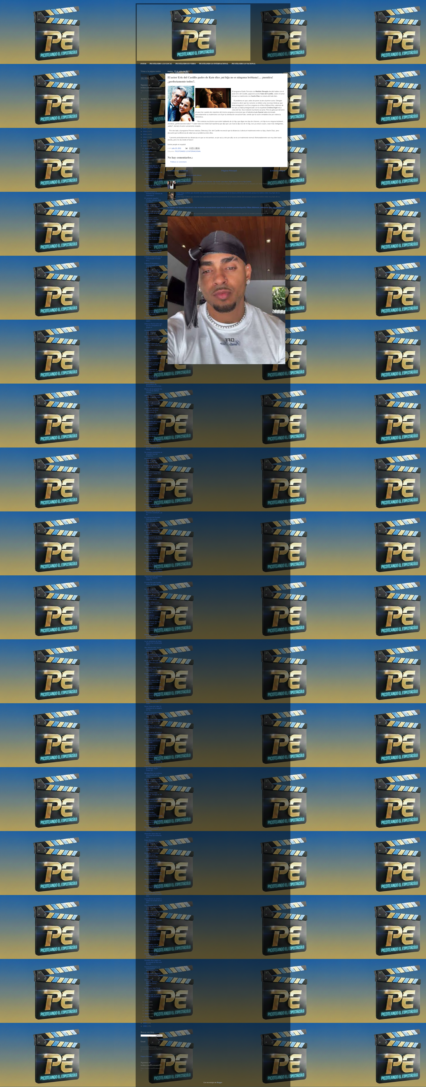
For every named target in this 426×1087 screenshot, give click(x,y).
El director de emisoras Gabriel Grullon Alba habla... (152, 939)
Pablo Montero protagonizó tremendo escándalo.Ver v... (153, 755)
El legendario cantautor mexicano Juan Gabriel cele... (153, 975)
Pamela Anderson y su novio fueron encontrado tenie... (152, 968)
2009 (145, 1023)
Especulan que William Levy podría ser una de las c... (153, 675)
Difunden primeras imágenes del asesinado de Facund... (150, 748)
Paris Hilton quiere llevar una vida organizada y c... (153, 874)
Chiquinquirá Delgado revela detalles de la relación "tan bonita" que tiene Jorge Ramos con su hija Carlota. (214, 181)
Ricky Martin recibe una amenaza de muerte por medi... (152, 740)
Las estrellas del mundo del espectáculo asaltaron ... (152, 423)
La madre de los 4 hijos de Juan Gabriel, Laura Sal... (153, 239)
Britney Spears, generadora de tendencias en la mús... (153, 384)
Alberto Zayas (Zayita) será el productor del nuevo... (152, 881)
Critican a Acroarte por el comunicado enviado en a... (153, 258)
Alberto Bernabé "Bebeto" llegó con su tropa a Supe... (153, 701)
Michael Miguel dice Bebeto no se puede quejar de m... (152, 861)
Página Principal (229, 170)
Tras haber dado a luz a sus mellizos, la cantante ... (152, 669)
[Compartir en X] (194, 148)
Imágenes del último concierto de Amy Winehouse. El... (151, 410)
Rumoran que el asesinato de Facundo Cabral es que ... (153, 920)
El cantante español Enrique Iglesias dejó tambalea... (152, 200)
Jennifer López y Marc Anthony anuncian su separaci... (152, 682)
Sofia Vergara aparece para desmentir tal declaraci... (152, 788)
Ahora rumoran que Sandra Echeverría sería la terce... (151, 434)
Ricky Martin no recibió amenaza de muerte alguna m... (152, 695)
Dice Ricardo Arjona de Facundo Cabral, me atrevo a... (152, 907)
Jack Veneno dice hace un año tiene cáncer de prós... (153, 762)
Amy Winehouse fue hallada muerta (151, 429)
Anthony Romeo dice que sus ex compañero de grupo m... (153, 325)
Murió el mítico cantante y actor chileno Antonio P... (153, 688)
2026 (145, 102)
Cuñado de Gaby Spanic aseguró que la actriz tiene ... (153, 187)
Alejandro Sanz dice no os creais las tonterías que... (153, 835)
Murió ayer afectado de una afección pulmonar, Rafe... (153, 662)
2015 (145, 134)
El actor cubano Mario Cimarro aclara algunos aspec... (153, 319)
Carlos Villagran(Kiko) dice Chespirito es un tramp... (152, 447)
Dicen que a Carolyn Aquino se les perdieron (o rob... (151, 855)
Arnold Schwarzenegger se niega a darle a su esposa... (152, 473)
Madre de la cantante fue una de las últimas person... (153, 390)
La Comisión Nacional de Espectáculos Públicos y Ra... (153, 727)
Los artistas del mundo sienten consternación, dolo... (153, 894)
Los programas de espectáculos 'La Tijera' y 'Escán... (153, 371)
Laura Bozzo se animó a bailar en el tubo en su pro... (153, 900)
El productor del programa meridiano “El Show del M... (152, 597)
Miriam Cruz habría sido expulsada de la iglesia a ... (153, 213)
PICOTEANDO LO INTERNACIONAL (213, 63)
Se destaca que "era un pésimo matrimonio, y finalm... (152, 525)
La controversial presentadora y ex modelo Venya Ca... (152, 590)
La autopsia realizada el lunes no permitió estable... (152, 364)
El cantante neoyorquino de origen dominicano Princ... (153, 486)
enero (147, 1016)
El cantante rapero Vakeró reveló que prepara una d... (151, 278)
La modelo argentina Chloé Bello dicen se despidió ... (152, 499)
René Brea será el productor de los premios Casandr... (151, 551)
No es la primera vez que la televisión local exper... (153, 630)
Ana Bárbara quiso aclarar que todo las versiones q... (152, 955)
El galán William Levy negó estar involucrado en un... (153, 604)
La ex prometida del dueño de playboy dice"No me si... (151, 312)
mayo (147, 1005)
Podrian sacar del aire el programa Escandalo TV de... (153, 734)
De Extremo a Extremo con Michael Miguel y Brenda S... (152, 610)
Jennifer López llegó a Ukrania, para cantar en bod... (152, 558)
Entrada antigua (277, 170)
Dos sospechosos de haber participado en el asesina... (153, 829)
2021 (145, 117)
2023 (145, 111)
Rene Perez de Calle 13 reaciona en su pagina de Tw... (153, 708)
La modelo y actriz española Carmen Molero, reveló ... (151, 219)
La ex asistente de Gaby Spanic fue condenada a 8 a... (153, 643)
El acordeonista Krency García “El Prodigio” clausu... (152, 232)
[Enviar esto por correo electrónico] (190, 148)
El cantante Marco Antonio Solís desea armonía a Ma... (152, 564)
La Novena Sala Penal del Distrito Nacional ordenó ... (152, 990)
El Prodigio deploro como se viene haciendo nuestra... (153, 297)
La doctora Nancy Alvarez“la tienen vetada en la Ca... (151, 377)
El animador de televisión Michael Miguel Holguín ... (153, 571)
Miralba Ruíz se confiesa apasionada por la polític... (153, 775)
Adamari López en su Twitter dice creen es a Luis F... (153, 345)
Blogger (219, 1082)
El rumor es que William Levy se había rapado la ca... (152, 441)
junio (147, 1002)
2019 (145, 123)
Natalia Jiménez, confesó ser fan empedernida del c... (153, 480)
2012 (145, 143)
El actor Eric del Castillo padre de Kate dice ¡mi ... (153, 584)
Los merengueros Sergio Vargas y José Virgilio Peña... (153, 252)
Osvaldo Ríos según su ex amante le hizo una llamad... (153, 962)
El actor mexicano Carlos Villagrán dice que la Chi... (153, 714)
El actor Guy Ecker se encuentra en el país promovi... (152, 721)
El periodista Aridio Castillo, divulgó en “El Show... (153, 794)
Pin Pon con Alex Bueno (152, 951)
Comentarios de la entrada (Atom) (189, 175)
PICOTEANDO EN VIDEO (186, 63)
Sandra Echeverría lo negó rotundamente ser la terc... (152, 403)
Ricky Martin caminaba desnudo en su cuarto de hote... (152, 545)
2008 (145, 1026)
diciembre (148, 148)
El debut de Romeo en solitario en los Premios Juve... (153, 467)
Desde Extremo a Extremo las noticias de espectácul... (153, 193)
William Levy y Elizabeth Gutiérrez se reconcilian (152, 226)
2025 (145, 105)
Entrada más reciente (178, 170)
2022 (145, 114)
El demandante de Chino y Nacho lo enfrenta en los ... (153, 538)
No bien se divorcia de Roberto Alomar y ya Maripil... (152, 781)
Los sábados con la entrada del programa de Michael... (152, 946)
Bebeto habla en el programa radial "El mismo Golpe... (152, 636)
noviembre (149, 151)
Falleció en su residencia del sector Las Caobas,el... (153, 807)
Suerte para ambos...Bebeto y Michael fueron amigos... (151, 982)
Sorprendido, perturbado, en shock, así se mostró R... (153, 416)
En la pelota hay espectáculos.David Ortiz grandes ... (152, 926)
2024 (145, 108)
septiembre (149, 157)
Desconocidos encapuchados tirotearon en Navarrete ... (153, 815)
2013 (145, 140)
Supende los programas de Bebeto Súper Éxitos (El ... (152, 768)
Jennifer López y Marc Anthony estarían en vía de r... (152, 271)
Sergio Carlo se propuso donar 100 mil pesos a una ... (153, 996)
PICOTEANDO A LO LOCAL (161, 63)
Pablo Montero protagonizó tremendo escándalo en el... (153, 842)
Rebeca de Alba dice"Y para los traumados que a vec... (152, 493)
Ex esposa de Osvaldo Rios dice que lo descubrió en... (152, 519)
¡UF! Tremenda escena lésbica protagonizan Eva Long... (152, 656)
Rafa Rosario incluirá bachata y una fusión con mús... (152, 291)
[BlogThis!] (192, 148)
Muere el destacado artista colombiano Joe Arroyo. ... (153, 338)
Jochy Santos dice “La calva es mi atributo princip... (152, 206)
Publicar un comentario (178, 162)
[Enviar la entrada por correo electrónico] (186, 148)
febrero (147, 1014)
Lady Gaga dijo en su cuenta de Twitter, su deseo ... (152, 167)
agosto (147, 160)
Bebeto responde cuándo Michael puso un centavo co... (153, 822)
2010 (145, 1020)
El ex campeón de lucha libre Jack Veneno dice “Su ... (153, 801)
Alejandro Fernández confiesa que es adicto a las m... (153, 245)
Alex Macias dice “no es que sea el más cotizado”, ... (152, 649)
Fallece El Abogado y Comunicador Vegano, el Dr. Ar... (153, 265)
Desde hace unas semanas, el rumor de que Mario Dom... (153, 351)
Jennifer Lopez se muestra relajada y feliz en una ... (153, 358)
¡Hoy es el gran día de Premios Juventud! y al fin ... (153, 512)
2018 (145, 125)
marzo (147, 1011)
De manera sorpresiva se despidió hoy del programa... (153, 454)
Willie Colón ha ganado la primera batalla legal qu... (153, 397)
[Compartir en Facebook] (196, 148)
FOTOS (143, 63)
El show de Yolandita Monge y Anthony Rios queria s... (153, 532)
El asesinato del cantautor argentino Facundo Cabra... (152, 933)
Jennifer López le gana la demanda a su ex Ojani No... (153, 180)
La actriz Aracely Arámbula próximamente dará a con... (152, 305)
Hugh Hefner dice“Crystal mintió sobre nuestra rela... (153, 284)
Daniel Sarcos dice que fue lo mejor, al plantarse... (152, 623)
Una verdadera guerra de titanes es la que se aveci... (153, 174)
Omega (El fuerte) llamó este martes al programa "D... (152, 332)
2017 (145, 128)
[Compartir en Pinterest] (199, 148)
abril (146, 1008)
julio (146, 163)
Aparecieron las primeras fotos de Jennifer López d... (153, 577)
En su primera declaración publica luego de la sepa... (152, 617)
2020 (145, 120)
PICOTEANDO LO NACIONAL (244, 63)
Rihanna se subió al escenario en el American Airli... (151, 913)
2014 (145, 137)
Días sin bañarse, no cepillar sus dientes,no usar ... (153, 506)
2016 (145, 131)
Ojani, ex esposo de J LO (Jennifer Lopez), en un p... (153, 887)
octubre (148, 154)
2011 (145, 146)
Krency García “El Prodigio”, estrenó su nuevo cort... (152, 868)
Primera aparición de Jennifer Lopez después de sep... (151, 460)
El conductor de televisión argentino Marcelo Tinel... (153, 848)
